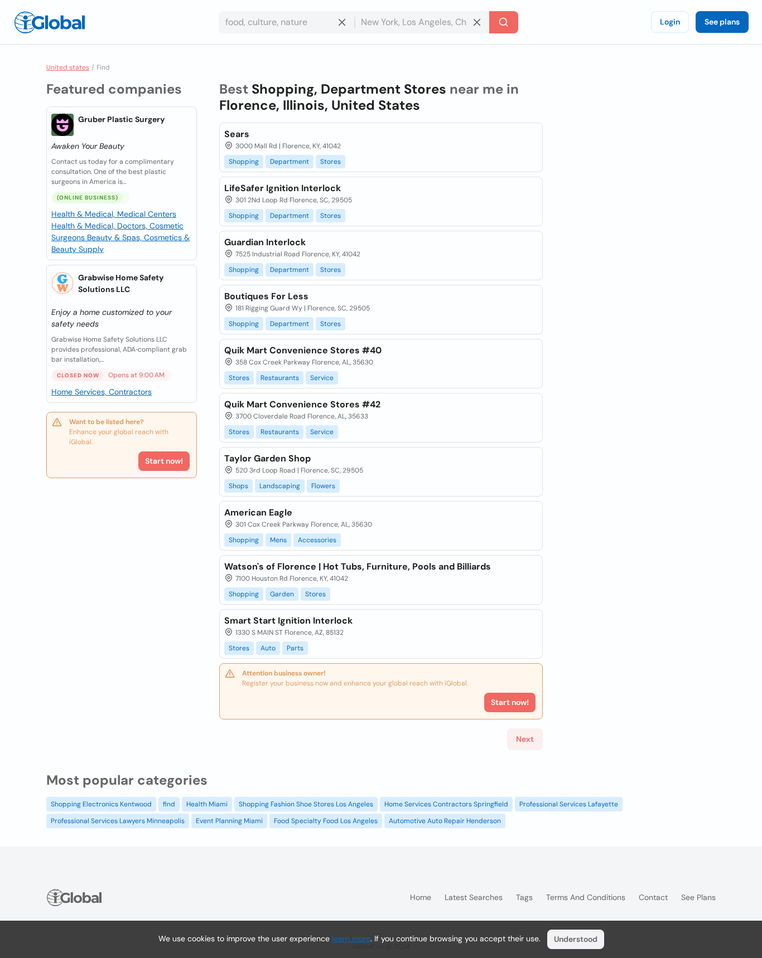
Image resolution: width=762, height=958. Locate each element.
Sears (236, 134)
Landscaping (279, 486)
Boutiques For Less (266, 296)
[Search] (503, 22)
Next (525, 739)
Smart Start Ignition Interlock (288, 620)
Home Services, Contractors (101, 392)
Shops (238, 486)
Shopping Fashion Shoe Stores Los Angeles (306, 804)
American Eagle (258, 512)
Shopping (244, 161)
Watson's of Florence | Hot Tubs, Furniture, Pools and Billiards (357, 566)
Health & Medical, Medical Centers (113, 214)
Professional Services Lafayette (568, 804)
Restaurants (280, 377)
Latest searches (474, 897)
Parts (295, 648)
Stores (330, 161)
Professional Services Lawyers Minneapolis (118, 820)
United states (67, 67)
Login (670, 22)
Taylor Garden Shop (267, 458)
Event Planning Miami (229, 820)
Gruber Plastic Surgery (121, 119)
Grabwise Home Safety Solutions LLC (120, 283)
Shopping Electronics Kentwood (101, 804)
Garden (282, 594)
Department (289, 161)
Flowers (323, 486)
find (169, 804)
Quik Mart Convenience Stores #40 (303, 350)
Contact (653, 897)
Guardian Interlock (265, 242)
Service (322, 377)
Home (420, 897)
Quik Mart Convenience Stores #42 (302, 404)
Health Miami (207, 804)
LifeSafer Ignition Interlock (282, 188)
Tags (524, 897)
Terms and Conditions (585, 897)
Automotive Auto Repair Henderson (445, 820)
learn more (351, 938)
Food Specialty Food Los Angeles (326, 820)
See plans (722, 22)
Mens (278, 540)
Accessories (317, 540)
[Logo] (49, 22)
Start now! (164, 461)
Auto (268, 648)
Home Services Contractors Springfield (446, 804)
